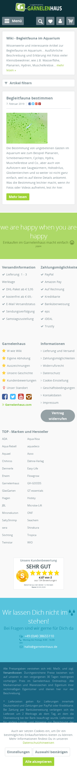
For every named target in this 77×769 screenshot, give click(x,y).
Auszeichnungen (18, 366)
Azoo (30, 453)
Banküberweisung (57, 304)
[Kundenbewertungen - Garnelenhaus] (38, 576)
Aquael (6, 453)
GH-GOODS (34, 483)
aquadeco (33, 446)
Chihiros (7, 461)
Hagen (6, 498)
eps (47, 311)
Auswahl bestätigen (51, 752)
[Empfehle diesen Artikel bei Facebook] (30, 103)
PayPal (49, 274)
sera (4, 527)
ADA (4, 439)
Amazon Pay (53, 282)
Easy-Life (32, 468)
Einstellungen (18, 752)
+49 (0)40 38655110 (39, 636)
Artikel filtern (21, 83)
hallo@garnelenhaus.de (40, 647)
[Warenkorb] (70, 21)
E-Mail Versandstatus (20, 304)
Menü (17, 20)
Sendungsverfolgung (20, 311)
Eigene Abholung (18, 358)
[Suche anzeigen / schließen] (40, 21)
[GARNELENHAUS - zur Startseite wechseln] (38, 7)
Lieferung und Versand (59, 351)
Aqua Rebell (9, 446)
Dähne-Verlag (35, 461)
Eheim (6, 476)
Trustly (49, 326)
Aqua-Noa (33, 439)
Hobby (31, 498)
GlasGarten (9, 490)
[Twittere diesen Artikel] (33, 103)
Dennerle (7, 468)
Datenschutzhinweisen (38, 743)
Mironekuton (10, 513)
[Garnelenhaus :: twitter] (13, 397)
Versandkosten (12, 672)
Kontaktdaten (52, 395)
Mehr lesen (18, 197)
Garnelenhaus (10, 483)
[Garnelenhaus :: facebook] (5, 397)
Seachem (32, 520)
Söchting (7, 535)
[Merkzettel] (50, 21)
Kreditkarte (52, 297)
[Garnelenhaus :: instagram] (29, 397)
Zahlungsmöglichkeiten (59, 358)
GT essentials (35, 490)
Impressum (51, 403)
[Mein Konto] (60, 21)
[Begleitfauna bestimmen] (38, 128)
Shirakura (33, 527)
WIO (30, 542)
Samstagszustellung (20, 319)
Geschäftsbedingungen (59, 388)
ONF (30, 513)
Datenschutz (51, 373)
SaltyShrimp (9, 520)
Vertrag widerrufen (58, 416)
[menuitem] (13, 21)
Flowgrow (33, 476)
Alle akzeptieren (38, 761)
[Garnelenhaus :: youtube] (21, 397)
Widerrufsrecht (53, 366)
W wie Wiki (14, 351)
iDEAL (49, 319)
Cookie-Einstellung (55, 380)
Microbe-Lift (34, 505)
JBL (4, 505)
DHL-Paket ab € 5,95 (19, 289)
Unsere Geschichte (20, 373)
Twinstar (7, 542)
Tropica (31, 535)
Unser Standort (17, 388)
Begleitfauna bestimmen (29, 98)
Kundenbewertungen (21, 380)
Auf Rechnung (54, 289)
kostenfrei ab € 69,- (19, 297)
